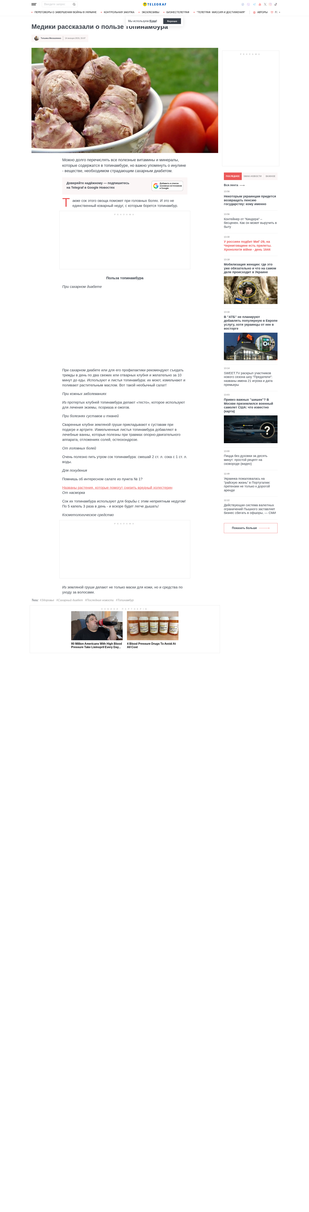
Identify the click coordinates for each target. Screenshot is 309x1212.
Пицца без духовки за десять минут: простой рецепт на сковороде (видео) (245, 459)
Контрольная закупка (119, 12)
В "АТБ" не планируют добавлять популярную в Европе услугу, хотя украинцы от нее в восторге (251, 322)
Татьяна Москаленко (51, 38)
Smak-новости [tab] (253, 176)
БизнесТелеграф (177, 12)
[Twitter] (265, 4)
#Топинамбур (125, 600)
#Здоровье (47, 600)
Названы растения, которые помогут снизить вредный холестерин (117, 488)
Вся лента (231, 185)
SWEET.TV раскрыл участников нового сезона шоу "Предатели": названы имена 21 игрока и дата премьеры (248, 379)
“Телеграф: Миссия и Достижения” (221, 12)
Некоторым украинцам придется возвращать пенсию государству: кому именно (250, 200)
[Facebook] (242, 4)
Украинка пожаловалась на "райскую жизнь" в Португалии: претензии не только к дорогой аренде (247, 484)
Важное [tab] (270, 176)
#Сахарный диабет (69, 600)
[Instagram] (270, 4)
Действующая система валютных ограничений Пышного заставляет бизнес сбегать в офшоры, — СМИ (250, 509)
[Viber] (248, 4)
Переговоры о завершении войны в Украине (66, 12)
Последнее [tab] (233, 176)
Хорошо (172, 21)
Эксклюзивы (150, 12)
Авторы (262, 12)
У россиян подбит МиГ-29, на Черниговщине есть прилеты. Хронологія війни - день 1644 (247, 245)
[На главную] (154, 4)
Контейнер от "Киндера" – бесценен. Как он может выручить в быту (250, 222)
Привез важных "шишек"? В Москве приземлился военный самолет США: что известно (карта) (248, 405)
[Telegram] (254, 4)
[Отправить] (74, 4)
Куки (152, 21)
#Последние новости (99, 600)
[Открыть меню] (34, 4)
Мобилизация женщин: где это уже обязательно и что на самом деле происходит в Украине (250, 268)
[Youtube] (260, 4)
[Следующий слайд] (279, 12)
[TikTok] (276, 4)
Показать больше (244, 528)
